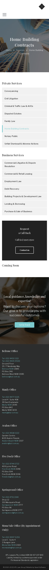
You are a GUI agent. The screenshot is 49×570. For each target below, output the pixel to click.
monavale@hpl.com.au (12, 547)
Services (20, 50)
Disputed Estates (13, 113)
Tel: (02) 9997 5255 (11, 537)
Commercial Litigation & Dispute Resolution (20, 165)
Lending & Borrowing (14, 204)
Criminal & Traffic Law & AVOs (18, 106)
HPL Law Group (19, 567)
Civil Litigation (11, 98)
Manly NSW (7, 405)
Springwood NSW (10, 505)
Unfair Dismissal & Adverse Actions (21, 144)
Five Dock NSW (8, 469)
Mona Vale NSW (9, 545)
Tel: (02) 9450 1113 (10, 358)
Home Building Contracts (16, 128)
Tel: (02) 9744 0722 (10, 464)
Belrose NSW (8, 369)
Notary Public (11, 136)
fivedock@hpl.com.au (11, 477)
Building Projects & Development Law (23, 196)
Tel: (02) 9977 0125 (10, 397)
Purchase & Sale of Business (18, 211)
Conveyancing (11, 91)
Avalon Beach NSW (10, 441)
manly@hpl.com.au (10, 412)
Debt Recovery (11, 189)
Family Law (9, 121)
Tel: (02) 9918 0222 (10, 433)
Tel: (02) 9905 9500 (11, 361)
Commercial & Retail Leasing (18, 174)
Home (9, 50)
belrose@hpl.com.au (11, 376)
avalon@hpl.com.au (10, 443)
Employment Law (12, 181)
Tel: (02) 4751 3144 (10, 497)
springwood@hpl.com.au (13, 513)
